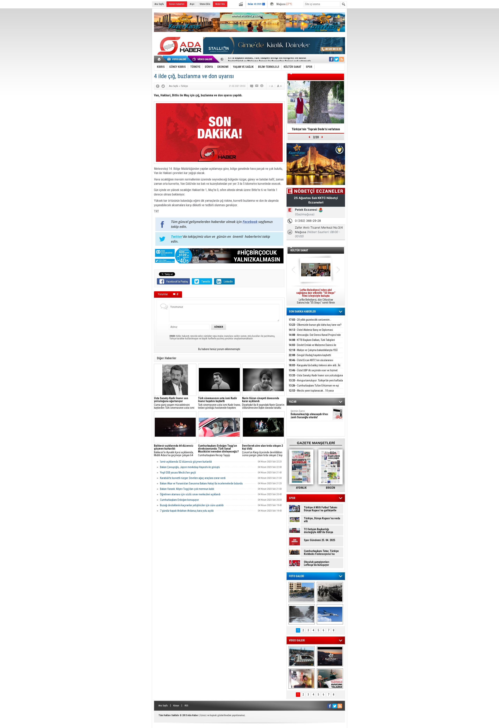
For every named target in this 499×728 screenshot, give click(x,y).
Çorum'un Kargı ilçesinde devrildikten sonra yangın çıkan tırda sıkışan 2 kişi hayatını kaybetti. (262, 450)
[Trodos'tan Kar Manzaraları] (301, 614)
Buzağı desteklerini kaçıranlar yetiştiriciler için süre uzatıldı (192, 505)
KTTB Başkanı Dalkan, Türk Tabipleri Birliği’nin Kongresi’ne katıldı (312, 342)
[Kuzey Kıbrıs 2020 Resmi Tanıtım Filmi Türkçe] (330, 656)
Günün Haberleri (177, 4)
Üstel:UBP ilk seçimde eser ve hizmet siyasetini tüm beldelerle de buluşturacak (313, 372)
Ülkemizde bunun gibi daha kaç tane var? (315, 324)
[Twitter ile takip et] (336, 59)
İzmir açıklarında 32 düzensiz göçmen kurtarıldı (186, 461)
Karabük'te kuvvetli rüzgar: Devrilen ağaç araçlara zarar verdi (193, 478)
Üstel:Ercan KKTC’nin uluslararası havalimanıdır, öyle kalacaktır (311, 362)
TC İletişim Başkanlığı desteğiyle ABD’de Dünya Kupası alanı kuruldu (318, 531)
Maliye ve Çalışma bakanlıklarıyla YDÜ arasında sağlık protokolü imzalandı (313, 352)
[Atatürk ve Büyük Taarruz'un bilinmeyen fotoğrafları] (330, 592)
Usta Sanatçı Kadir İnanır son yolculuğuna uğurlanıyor (316, 377)
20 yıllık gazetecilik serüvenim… (310, 319)
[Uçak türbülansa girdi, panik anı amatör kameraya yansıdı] (301, 678)
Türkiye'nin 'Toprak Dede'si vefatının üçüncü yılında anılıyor (316, 130)
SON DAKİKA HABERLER (302, 311)
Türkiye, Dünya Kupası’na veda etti (322, 520)
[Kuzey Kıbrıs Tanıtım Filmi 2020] (301, 656)
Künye (176, 705)
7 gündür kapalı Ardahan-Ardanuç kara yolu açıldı (187, 510)
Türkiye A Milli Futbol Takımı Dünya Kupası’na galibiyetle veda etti (320, 509)
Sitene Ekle (205, 4)
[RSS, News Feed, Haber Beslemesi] (341, 59)
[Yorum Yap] (252, 86)
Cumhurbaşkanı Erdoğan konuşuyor (179, 499)
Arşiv (192, 4)
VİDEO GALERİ (297, 640)
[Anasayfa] (159, 59)
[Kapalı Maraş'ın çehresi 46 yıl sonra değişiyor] (301, 592)
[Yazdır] (262, 86)
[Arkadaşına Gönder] (257, 86)
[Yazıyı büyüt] (279, 86)
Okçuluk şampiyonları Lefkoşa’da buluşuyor (316, 563)
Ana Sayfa (159, 4)
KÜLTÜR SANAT (299, 250)
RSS (186, 705)
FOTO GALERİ (296, 576)
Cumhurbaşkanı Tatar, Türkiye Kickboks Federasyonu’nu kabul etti (321, 552)
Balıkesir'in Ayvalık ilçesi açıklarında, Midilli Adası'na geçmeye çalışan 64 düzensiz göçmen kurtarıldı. (174, 450)
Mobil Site (220, 4)
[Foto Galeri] (177, 59)
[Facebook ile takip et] (331, 59)
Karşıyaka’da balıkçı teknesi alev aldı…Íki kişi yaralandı (314, 367)
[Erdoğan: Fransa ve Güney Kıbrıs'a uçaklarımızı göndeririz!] (330, 678)
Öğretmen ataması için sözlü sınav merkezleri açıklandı (190, 494)
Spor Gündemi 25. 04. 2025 (319, 540)
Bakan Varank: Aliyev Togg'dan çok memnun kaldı (187, 488)
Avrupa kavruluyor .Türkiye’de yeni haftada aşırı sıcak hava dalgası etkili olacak (316, 382)
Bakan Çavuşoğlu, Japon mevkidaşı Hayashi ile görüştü (190, 467)
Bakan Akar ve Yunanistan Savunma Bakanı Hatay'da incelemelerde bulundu (201, 483)
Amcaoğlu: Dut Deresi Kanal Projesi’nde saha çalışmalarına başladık (315, 337)
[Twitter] (163, 86)
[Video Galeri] (202, 59)
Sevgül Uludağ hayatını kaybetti (310, 355)
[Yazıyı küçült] (270, 86)
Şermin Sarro (309, 414)
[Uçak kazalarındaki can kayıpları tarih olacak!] (330, 614)
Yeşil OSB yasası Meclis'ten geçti (178, 472)
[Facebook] (157, 86)
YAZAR (292, 401)
